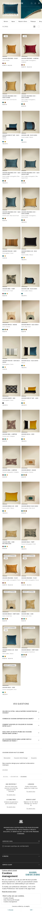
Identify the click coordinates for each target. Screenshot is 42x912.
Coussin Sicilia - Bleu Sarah (29, 360)
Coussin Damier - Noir (8, 398)
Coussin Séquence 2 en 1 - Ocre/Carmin (9, 97)
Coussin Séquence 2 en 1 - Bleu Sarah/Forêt (11, 173)
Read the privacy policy (9, 891)
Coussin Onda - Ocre (27, 614)
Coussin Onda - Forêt (8, 288)
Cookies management (10, 901)
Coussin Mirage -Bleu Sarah (29, 506)
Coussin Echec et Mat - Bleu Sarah (10, 136)
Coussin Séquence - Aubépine (30, 58)
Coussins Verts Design (21, 758)
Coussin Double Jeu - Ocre (10, 506)
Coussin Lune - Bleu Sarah (29, 135)
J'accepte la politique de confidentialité (16, 846)
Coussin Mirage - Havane (9, 324)
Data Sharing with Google (11, 900)
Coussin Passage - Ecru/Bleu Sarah (11, 361)
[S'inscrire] (39, 841)
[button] (39, 3)
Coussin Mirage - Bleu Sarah (29, 324)
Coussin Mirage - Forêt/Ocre (10, 614)
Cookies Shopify (9, 898)
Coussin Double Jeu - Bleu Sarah (29, 252)
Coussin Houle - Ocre (8, 687)
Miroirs (6, 21)
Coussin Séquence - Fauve (10, 58)
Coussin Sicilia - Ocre (27, 434)
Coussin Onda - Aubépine (9, 434)
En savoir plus (11, 794)
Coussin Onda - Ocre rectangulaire (8, 543)
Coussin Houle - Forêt (28, 542)
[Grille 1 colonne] (39, 27)
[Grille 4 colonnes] (34, 27)
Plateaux (33, 21)
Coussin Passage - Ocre (9, 251)
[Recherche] (31, 3)
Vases (13, 21)
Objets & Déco (22, 21)
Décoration (7, 758)
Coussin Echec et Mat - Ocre (29, 398)
